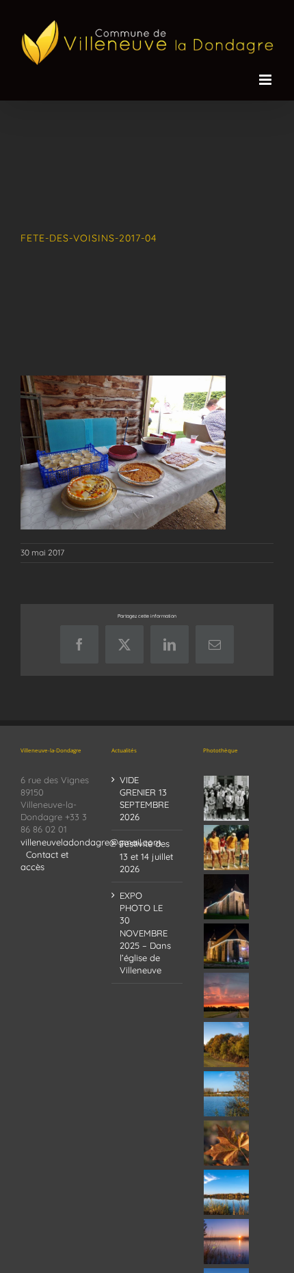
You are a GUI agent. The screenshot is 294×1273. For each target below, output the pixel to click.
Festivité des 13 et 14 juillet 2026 (146, 856)
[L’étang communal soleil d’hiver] (226, 1241)
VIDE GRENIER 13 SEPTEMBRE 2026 (144, 798)
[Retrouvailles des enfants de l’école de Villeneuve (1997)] (226, 798)
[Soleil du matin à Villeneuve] (226, 995)
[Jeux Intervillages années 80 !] (226, 847)
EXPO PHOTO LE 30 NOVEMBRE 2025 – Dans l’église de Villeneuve (145, 932)
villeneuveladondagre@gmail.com (91, 842)
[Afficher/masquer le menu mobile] (266, 80)
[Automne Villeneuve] (226, 1143)
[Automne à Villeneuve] (226, 1044)
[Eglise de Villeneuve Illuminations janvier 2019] (226, 946)
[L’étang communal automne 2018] (226, 1192)
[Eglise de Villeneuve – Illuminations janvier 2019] (226, 896)
